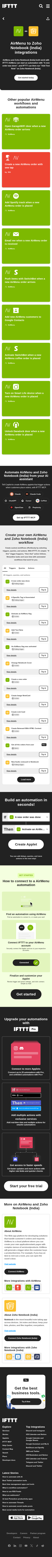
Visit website (10, 1264)
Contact (16, 1537)
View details (11, 590)
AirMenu (18, 43)
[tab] (4, 568)
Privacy (26, 1537)
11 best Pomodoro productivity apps (17, 1499)
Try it (43, 590)
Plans (4, 1456)
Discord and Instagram (35, 1431)
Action (16, 616)
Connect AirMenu (16, 1272)
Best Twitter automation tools (14, 1480)
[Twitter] (31, 1545)
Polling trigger (19, 584)
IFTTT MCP (6, 1442)
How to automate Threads (13, 1502)
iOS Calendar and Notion (36, 1434)
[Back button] (4, 18)
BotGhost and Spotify (35, 1448)
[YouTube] (26, 1545)
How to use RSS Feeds (11, 1491)
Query (16, 748)
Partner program (37, 1533)
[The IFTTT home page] (9, 6)
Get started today (26, 78)
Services (5, 1431)
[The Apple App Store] (17, 1518)
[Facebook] (9, 1545)
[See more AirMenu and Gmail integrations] (33, 1287)
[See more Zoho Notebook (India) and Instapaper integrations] (13, 1357)
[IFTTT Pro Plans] (44, 745)
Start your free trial (26, 1186)
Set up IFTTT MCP (26, 517)
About (36, 1537)
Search (5, 1453)
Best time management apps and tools (18, 1484)
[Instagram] (20, 1545)
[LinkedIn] (15, 1545)
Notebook (8, 1320)
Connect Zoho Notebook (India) (22, 1338)
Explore (6, 1427)
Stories (5, 1434)
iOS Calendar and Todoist (36, 1458)
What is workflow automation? (15, 1488)
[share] (48, 18)
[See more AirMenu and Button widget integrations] (13, 1287)
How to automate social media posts (17, 1506)
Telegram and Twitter (34, 1462)
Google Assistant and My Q (37, 1444)
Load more (26, 779)
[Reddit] (42, 1545)
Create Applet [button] (26, 844)
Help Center (7, 1445)
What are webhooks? (11, 1495)
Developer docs (8, 1460)
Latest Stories (10, 1473)
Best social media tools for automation (18, 1510)
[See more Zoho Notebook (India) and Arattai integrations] (33, 1357)
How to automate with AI (12, 1477)
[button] (48, 6)
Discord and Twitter (34, 1466)
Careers (23, 1533)
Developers (12, 1533)
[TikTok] (37, 1545)
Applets (5, 1438)
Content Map (7, 1449)
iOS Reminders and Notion (37, 1455)
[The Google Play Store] (35, 1518)
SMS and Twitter (32, 1451)
